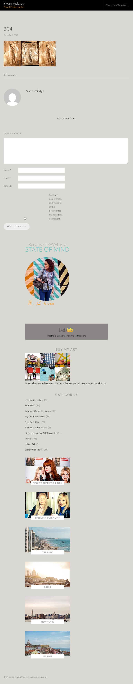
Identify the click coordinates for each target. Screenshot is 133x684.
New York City (32, 422)
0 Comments (9, 75)
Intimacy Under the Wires (38, 411)
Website (8, 186)
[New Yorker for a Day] (47, 484)
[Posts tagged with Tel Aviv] (47, 553)
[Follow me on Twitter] (65, 315)
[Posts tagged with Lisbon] (47, 657)
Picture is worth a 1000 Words (40, 433)
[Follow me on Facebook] (63, 315)
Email (7, 178)
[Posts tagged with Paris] (47, 588)
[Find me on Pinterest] (70, 315)
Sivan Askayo (35, 91)
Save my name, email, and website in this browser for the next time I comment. (56, 207)
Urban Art (30, 444)
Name (7, 170)
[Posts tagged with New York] (47, 623)
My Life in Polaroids (35, 416)
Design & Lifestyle (34, 400)
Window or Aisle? (34, 449)
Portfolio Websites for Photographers (66, 335)
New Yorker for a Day (36, 427)
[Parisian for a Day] (47, 519)
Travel (28, 438)
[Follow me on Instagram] (67, 315)
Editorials (29, 405)
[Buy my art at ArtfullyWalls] (47, 380)
